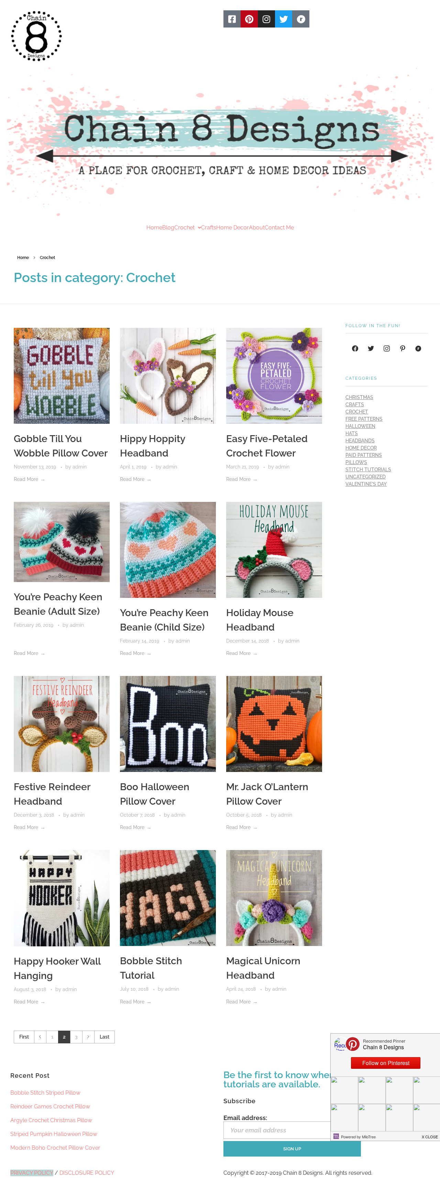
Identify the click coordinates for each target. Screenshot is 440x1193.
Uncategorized (365, 477)
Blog (168, 227)
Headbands (360, 440)
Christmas (359, 397)
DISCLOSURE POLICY (86, 1173)
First (24, 1037)
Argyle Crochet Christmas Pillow (51, 1120)
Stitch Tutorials (368, 469)
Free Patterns (364, 419)
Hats (351, 433)
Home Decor (232, 227)
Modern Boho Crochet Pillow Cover (55, 1147)
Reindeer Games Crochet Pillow (50, 1106)
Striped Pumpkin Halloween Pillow (53, 1134)
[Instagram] (266, 19)
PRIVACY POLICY (31, 1173)
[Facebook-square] (232, 19)
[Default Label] (402, 348)
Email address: (245, 1117)
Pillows (356, 462)
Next (88, 1037)
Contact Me (279, 227)
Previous (40, 1037)
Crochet (184, 227)
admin (80, 467)
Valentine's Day (366, 484)
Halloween (360, 426)
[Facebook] (355, 348)
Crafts (208, 227)
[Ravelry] (300, 19)
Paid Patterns (363, 455)
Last (104, 1037)
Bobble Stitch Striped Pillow (45, 1092)
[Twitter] (283, 19)
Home (154, 227)
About (257, 227)
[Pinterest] (249, 19)
